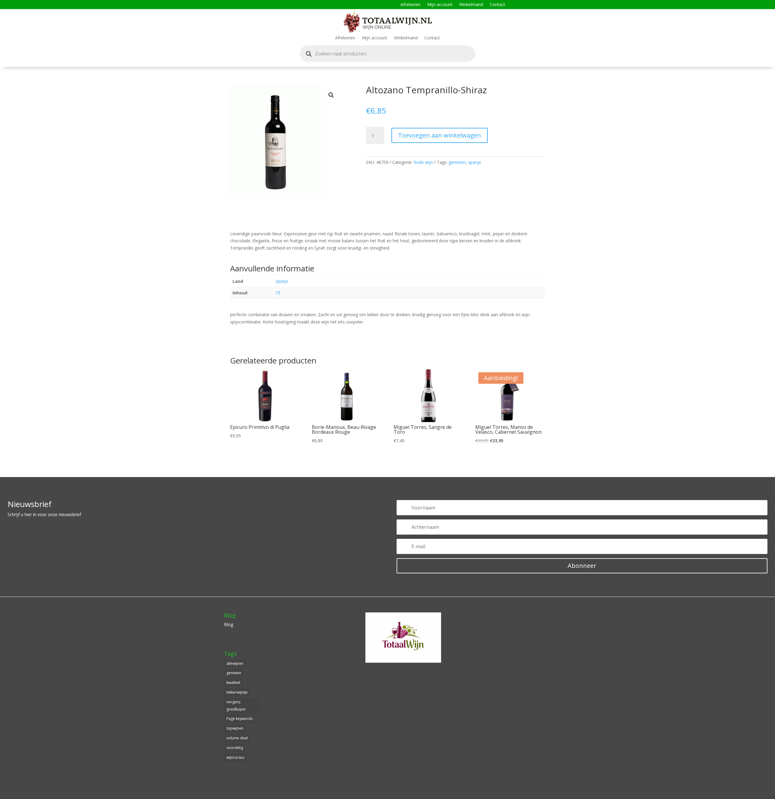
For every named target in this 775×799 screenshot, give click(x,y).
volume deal (237, 738)
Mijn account (440, 4)
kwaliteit (233, 682)
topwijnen (234, 728)
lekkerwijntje (237, 692)
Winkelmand (471, 4)
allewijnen (234, 663)
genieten (457, 162)
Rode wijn (423, 162)
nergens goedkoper (236, 705)
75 (277, 293)
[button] (331, 95)
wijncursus (235, 757)
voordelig (234, 747)
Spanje (281, 281)
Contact (497, 4)
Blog (228, 624)
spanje (474, 162)
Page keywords (239, 718)
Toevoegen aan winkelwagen (439, 135)
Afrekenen (410, 4)
